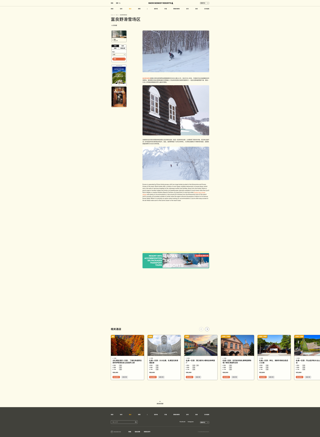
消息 (196, 9)
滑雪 (139, 9)
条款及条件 (147, 431)
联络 (112, 3)
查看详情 (124, 377)
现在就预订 (116, 377)
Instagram (191, 421)
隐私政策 (137, 431)
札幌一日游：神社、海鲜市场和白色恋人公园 (273, 361)
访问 (187, 9)
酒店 (130, 9)
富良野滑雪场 (146, 78)
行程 (165, 9)
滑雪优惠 (122, 48)
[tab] (115, 46)
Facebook (182, 421)
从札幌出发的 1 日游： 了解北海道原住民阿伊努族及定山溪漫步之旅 (127, 361)
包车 (121, 9)
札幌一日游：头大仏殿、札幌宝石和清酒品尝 (163, 361)
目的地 (156, 9)
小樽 (197, 365)
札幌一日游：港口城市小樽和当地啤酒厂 (200, 361)
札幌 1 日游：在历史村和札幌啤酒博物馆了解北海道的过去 (237, 361)
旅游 (112, 9)
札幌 (120, 365)
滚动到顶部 (160, 403)
